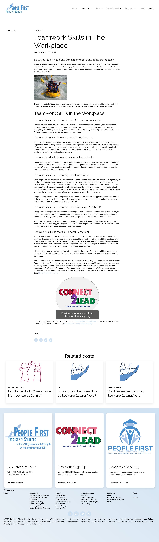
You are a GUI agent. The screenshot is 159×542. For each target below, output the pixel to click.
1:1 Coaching (85, 504)
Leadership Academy (119, 483)
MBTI (60, 387)
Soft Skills (84, 495)
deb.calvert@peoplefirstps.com (20, 475)
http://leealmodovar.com (48, 273)
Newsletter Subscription (115, 499)
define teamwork (114, 387)
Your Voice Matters (88, 497)
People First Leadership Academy (78, 324)
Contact (150, 8)
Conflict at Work (61, 508)
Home (74, 8)
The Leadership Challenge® (39, 495)
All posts (11, 31)
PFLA (109, 495)
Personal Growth (113, 8)
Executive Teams (61, 495)
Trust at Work (60, 504)
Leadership (85, 8)
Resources (129, 8)
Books (109, 502)
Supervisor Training (36, 502)
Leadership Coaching (37, 506)
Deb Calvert (39, 52)
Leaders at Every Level (37, 504)
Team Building (60, 497)
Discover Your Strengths (89, 502)
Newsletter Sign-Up (67, 483)
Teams (97, 8)
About (141, 8)
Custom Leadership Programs (40, 508)
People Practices (61, 499)
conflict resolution (16, 387)
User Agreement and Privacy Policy (138, 519)
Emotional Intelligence (88, 499)
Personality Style (61, 506)
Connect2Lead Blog (114, 497)
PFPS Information (15, 483)
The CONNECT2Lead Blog (85, 321)
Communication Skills (63, 502)
